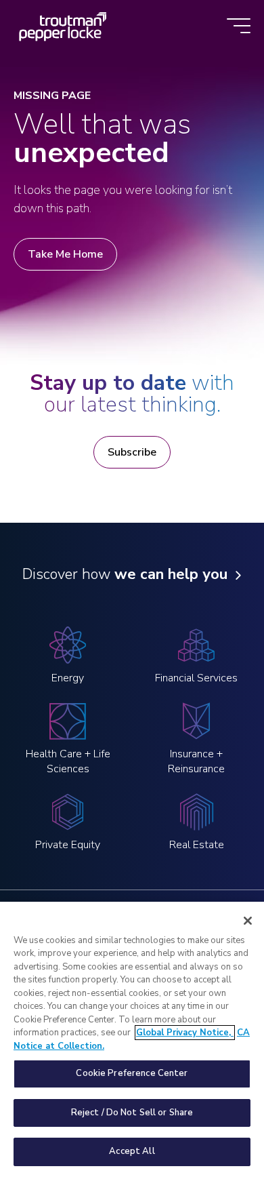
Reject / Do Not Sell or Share (132, 1112)
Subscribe (132, 452)
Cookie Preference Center (132, 1073)
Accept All (131, 1151)
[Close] (248, 921)
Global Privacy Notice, (185, 1032)
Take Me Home (65, 254)
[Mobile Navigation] (238, 26)
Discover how (124, 574)
